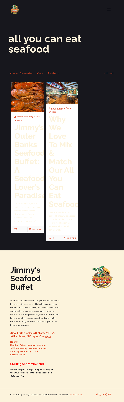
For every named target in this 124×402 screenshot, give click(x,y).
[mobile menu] (108, 9)
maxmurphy (22, 117)
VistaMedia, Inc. (76, 394)
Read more (36, 229)
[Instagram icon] (106, 394)
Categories (27, 73)
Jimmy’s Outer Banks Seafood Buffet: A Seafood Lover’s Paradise (30, 161)
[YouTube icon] (103, 394)
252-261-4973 (41, 336)
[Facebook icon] (97, 394)
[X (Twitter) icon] (100, 394)
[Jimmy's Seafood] (15, 9)
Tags (41, 73)
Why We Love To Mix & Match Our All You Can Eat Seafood (64, 162)
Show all (110, 73)
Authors (53, 73)
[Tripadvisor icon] (109, 394)
